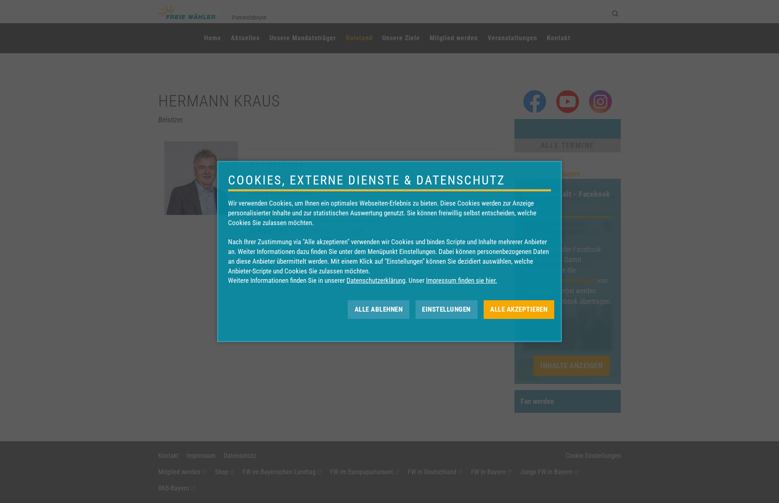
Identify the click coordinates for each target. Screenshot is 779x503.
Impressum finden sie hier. (461, 280)
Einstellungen (446, 309)
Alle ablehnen (379, 309)
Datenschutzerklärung (375, 280)
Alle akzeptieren (518, 309)
